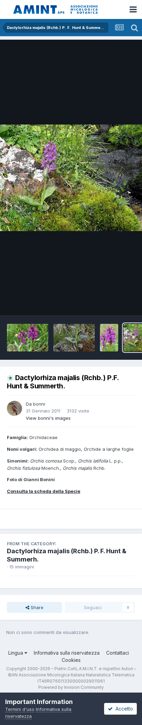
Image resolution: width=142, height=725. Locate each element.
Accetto (123, 709)
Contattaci (117, 653)
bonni (39, 404)
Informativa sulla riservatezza (67, 653)
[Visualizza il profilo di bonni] (14, 408)
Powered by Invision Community (71, 687)
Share (36, 607)
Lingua (16, 653)
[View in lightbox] (71, 178)
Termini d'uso (19, 709)
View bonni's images (48, 418)
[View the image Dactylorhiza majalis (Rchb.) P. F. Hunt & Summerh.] (27, 337)
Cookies (71, 660)
